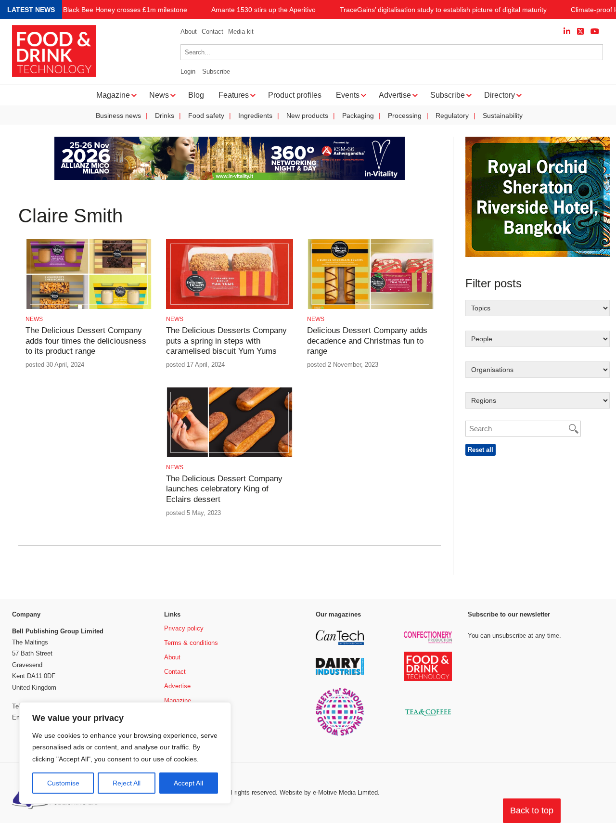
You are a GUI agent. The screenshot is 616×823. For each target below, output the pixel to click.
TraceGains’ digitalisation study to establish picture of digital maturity (443, 9)
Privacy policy (184, 628)
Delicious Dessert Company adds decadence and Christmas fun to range (367, 341)
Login (187, 71)
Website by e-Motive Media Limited (329, 792)
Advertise (177, 686)
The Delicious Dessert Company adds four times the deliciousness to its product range (86, 341)
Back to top (531, 810)
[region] (125, 753)
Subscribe (216, 71)
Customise (63, 783)
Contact (212, 31)
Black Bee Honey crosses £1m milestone (125, 9)
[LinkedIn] (567, 31)
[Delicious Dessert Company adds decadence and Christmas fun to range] (370, 307)
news (34, 319)
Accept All (188, 783)
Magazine (177, 700)
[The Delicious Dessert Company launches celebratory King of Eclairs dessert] (229, 455)
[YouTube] (594, 31)
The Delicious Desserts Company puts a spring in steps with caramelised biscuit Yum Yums (226, 341)
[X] (580, 31)
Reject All (127, 783)
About (188, 31)
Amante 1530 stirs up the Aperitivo (263, 9)
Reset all (480, 449)
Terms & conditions (191, 642)
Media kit (241, 31)
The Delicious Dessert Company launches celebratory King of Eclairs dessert (224, 489)
